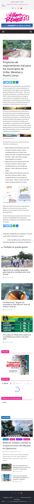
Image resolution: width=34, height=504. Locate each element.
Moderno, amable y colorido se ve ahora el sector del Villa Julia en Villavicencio (17, 445)
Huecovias (5, 58)
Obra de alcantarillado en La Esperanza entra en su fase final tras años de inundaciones (21, 467)
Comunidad (5, 439)
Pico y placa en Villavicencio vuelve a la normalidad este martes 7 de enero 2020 (17, 337)
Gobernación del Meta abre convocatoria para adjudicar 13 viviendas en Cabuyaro (21, 477)
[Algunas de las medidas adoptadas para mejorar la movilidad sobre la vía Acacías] (17, 252)
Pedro (16, 79)
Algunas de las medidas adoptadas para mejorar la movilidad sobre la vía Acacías (16, 272)
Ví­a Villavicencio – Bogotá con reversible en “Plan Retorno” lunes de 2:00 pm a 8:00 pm (16, 304)
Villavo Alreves (18, 451)
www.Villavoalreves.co (9, 138)
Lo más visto (19, 439)
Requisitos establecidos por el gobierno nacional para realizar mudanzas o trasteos (17, 235)
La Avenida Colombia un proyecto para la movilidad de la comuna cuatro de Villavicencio (18, 5)
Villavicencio (26, 439)
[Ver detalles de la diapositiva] (17, 26)
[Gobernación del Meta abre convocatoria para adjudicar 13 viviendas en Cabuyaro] (6, 478)
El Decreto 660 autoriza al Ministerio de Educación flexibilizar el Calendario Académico (17, 241)
